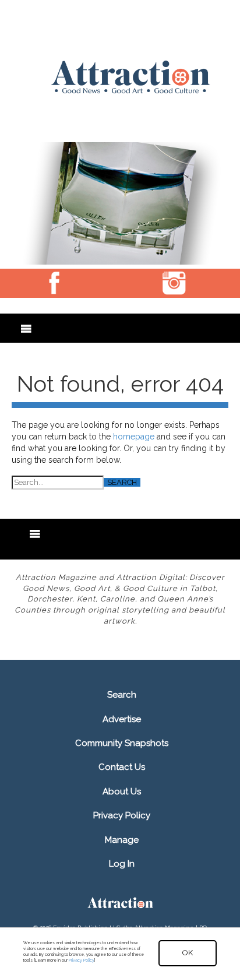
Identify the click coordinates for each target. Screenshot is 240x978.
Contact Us (121, 767)
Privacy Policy (121, 815)
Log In (122, 864)
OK (187, 952)
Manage (122, 840)
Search (121, 694)
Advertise (122, 719)
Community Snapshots (121, 743)
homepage (133, 436)
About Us (122, 791)
